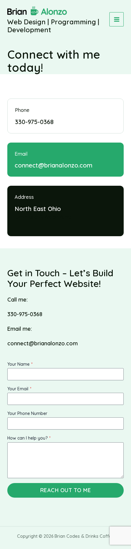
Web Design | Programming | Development (53, 26)
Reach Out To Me (65, 490)
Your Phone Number (27, 413)
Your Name (20, 364)
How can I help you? (29, 438)
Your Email (19, 389)
